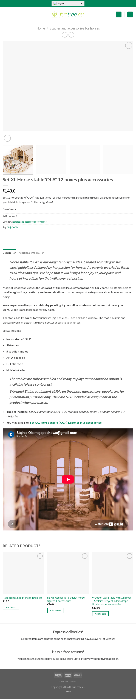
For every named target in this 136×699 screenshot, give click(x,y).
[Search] (130, 14)
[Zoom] (7, 138)
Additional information (31, 252)
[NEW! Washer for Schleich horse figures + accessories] (68, 573)
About (73, 681)
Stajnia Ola (12, 227)
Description (9, 252)
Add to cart (10, 607)
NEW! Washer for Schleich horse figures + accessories (66, 599)
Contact (64, 681)
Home (40, 28)
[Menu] (5, 14)
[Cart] (118, 14)
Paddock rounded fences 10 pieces (22, 597)
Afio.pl (68, 691)
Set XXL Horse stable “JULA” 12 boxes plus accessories (66, 422)
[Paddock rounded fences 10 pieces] (23, 573)
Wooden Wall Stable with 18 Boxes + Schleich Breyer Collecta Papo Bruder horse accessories (112, 601)
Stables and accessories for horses (75, 28)
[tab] (9, 252)
